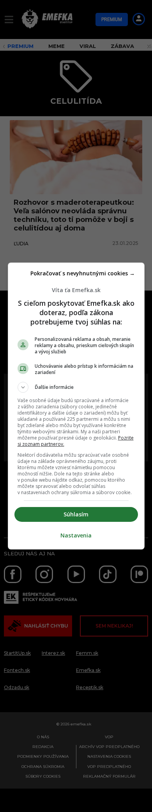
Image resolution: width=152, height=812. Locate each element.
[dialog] (76, 406)
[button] (76, 387)
